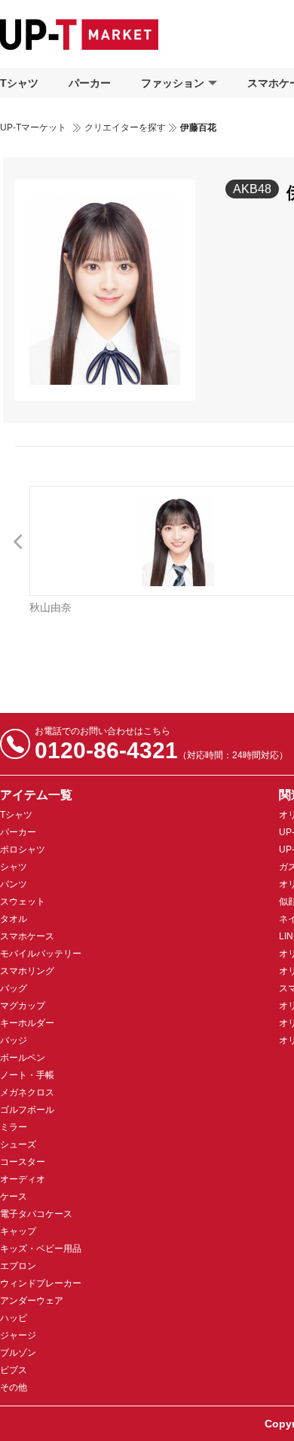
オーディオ (22, 1179)
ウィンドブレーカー (40, 1283)
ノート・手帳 (27, 1075)
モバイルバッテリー (40, 953)
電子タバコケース (36, 1214)
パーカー (90, 83)
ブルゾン (18, 1352)
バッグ (13, 988)
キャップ (18, 1231)
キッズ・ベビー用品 (40, 1248)
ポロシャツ (22, 849)
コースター (22, 1162)
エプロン (18, 1266)
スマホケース (27, 936)
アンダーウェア (31, 1300)
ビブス (13, 1370)
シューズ (18, 1144)
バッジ (13, 1040)
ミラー (13, 1127)
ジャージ (18, 1335)
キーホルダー (27, 1023)
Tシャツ (19, 83)
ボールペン (22, 1057)
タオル (13, 919)
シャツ (13, 867)
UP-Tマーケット (33, 127)
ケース (13, 1196)
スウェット (22, 901)
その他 (13, 1387)
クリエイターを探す (125, 127)
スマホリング (27, 971)
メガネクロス (27, 1092)
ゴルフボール (27, 1110)
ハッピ (13, 1318)
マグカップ (22, 1005)
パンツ (13, 884)
